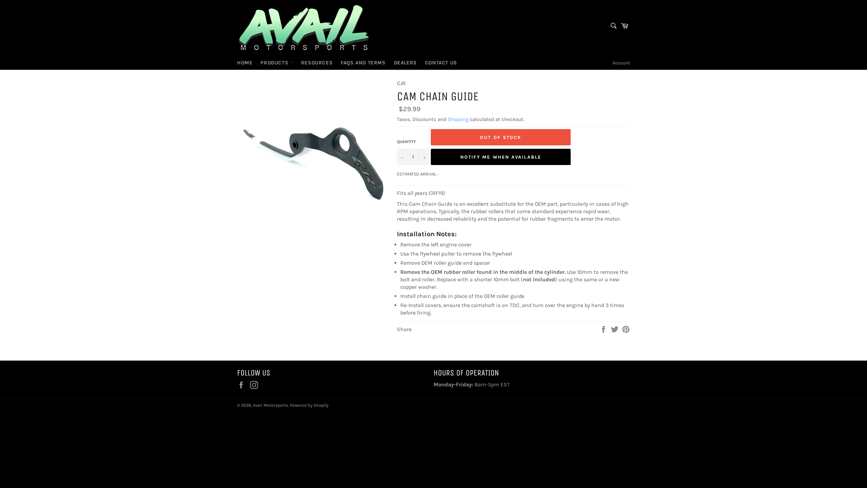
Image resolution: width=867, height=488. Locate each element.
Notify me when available (500, 157)
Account (621, 63)
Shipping (458, 119)
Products (275, 63)
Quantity (406, 141)
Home (244, 63)
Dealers (405, 63)
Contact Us (441, 63)
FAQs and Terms (363, 63)
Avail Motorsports (270, 405)
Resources (317, 63)
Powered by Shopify (309, 405)
